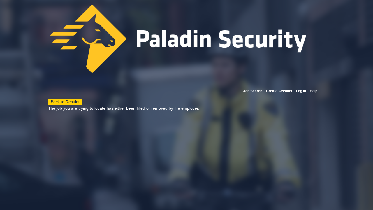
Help (313, 91)
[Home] (186, 44)
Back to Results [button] (65, 101)
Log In (301, 91)
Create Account (279, 91)
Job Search (252, 91)
